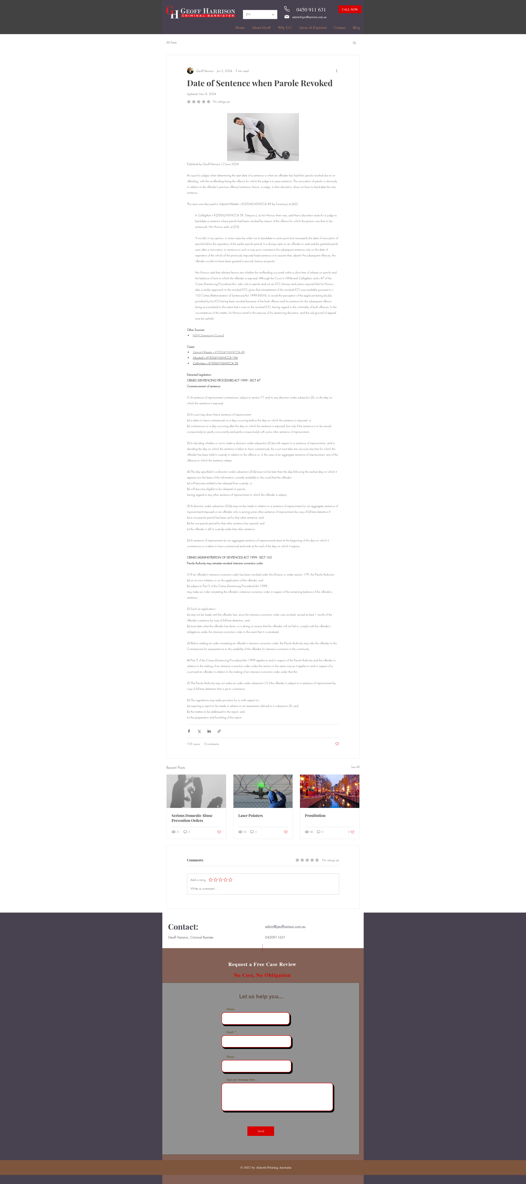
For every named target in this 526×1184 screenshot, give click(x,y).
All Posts (171, 43)
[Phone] (287, 9)
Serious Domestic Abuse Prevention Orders (192, 818)
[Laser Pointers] (263, 791)
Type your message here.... (242, 1079)
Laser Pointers (250, 815)
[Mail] (287, 16)
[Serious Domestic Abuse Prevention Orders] (196, 791)
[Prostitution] (329, 791)
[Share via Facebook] (189, 731)
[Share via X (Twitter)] (199, 731)
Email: (230, 1032)
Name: (231, 1009)
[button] (354, 42)
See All (355, 767)
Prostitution (315, 815)
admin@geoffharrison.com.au (309, 17)
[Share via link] (219, 731)
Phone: (231, 1056)
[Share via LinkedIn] (209, 731)
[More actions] (336, 70)
